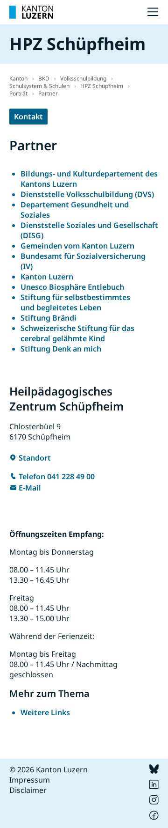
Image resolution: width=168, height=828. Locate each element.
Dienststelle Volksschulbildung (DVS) (87, 194)
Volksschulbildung (83, 78)
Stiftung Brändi (49, 318)
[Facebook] (154, 817)
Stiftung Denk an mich (61, 349)
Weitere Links (45, 712)
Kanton (18, 78)
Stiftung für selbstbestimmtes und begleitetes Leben (75, 302)
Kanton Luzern (47, 276)
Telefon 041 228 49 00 (57, 476)
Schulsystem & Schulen (39, 86)
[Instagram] (154, 802)
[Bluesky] (154, 771)
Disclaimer (28, 790)
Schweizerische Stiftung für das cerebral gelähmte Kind (77, 333)
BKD (43, 78)
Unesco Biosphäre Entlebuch (72, 287)
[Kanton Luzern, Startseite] (31, 12)
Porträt (18, 93)
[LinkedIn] (154, 786)
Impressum (29, 780)
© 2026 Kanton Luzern (48, 769)
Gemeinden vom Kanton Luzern (77, 246)
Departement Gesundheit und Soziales (75, 209)
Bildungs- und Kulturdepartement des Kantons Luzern (89, 179)
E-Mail (30, 488)
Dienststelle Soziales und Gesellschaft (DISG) (89, 230)
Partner (48, 93)
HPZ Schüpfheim (101, 86)
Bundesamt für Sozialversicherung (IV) (83, 261)
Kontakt (28, 116)
